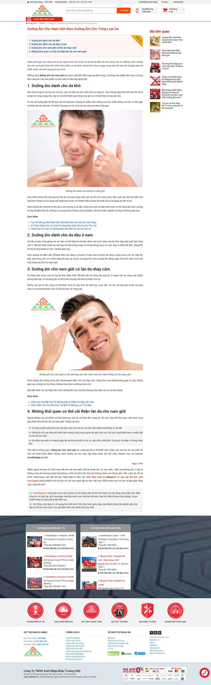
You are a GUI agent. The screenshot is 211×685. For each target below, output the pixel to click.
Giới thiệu (111, 638)
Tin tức (165, 2)
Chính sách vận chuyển (75, 646)
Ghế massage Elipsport (75, 657)
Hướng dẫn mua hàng (75, 643)
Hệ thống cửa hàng (148, 2)
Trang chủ (32, 23)
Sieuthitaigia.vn (40, 493)
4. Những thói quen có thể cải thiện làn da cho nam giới (57, 51)
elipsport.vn (154, 640)
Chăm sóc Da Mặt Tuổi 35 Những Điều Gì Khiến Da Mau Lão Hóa (62, 402)
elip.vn (152, 642)
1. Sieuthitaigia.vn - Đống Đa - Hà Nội (58, 535)
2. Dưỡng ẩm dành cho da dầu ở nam (48, 44)
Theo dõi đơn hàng (115, 646)
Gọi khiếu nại (30, 641)
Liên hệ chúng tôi (73, 638)
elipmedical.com (156, 651)
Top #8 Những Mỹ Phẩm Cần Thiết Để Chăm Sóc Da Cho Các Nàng (63, 222)
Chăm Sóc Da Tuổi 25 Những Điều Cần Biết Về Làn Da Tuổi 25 (61, 229)
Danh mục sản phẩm (44, 19)
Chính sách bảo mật (74, 648)
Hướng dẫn (178, 2)
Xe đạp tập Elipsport (74, 659)
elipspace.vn (155, 648)
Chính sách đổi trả (73, 641)
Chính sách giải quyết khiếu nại (78, 651)
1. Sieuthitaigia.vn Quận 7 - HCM (111, 535)
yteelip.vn (153, 645)
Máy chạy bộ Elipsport (75, 654)
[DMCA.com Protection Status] (113, 653)
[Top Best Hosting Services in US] (126, 653)
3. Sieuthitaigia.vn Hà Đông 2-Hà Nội (58, 577)
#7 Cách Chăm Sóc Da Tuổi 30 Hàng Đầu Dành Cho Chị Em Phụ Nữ (64, 225)
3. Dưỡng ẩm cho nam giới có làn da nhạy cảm (53, 48)
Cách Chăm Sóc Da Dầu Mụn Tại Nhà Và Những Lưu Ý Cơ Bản (61, 405)
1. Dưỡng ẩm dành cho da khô (44, 40)
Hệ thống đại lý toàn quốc (118, 643)
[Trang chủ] (42, 10)
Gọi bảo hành (30, 644)
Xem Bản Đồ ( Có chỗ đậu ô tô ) (59, 548)
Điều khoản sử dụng (116, 641)
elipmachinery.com (157, 653)
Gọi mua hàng (30, 638)
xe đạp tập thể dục (127, 477)
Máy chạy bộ (98, 477)
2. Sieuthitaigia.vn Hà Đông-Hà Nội (57, 556)
